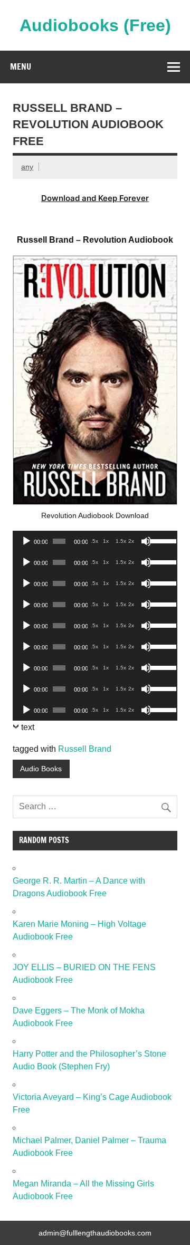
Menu (20, 66)
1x (106, 541)
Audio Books (41, 768)
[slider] (161, 540)
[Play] (26, 541)
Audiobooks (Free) (95, 25)
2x (131, 541)
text (27, 727)
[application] (95, 541)
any (27, 166)
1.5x (121, 541)
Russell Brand (84, 748)
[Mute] (146, 541)
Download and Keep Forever (95, 198)
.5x (94, 541)
